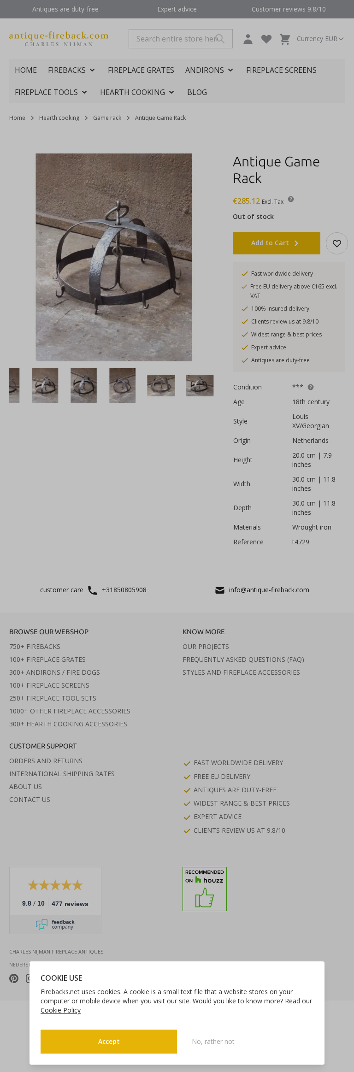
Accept (109, 1041)
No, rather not (213, 1041)
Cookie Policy (61, 1010)
